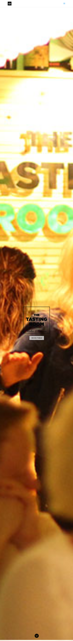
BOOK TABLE (37, 338)
